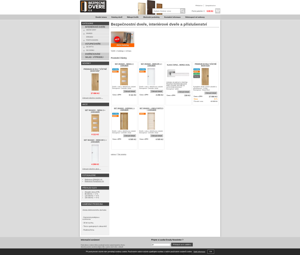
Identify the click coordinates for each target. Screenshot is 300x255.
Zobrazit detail (129, 91)
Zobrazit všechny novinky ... (92, 98)
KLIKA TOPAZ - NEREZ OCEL (178, 65)
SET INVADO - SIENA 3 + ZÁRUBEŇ (124, 65)
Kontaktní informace (172, 17)
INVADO (89, 33)
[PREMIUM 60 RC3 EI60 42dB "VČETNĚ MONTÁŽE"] (205, 85)
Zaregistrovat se (210, 5)
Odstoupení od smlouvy (195, 17)
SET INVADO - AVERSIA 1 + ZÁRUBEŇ (124, 109)
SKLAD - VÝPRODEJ (94, 57)
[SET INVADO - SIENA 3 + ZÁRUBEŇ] (124, 85)
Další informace (199, 252)
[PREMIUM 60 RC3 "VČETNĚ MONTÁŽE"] (95, 82)
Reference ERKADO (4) (93, 179)
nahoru (113, 154)
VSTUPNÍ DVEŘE (93, 44)
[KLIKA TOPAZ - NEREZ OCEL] (179, 81)
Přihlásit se (198, 5)
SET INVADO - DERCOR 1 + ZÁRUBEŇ (151, 65)
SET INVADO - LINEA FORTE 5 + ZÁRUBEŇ (151, 109)
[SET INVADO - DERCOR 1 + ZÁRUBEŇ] (95, 153)
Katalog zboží (116, 17)
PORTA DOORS (92, 40)
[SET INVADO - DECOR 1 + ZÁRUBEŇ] (151, 85)
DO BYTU (90, 47)
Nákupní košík (133, 17)
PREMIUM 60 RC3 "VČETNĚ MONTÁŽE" (205, 65)
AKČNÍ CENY (91, 30)
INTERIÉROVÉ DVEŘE (95, 27)
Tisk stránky (122, 154)
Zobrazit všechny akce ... (91, 169)
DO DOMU (90, 50)
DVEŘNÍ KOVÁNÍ (92, 54)
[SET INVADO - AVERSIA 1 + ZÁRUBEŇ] (124, 129)
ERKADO (89, 37)
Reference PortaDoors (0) (94, 181)
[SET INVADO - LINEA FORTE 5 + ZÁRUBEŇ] (151, 129)
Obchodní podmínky (151, 17)
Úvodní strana (101, 17)
